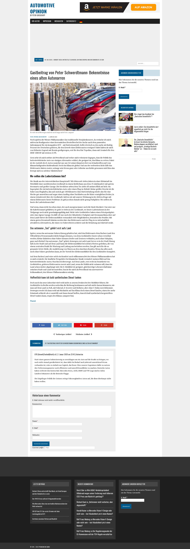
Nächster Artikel (83, 334)
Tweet (33, 301)
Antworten (79, 354)
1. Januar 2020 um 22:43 (66, 354)
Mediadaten (59, 21)
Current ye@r (38, 447)
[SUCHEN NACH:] (148, 63)
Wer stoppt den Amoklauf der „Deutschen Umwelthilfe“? (144, 115)
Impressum (47, 21)
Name (34, 421)
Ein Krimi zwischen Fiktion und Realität (44, 519)
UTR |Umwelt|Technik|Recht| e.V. (46, 354)
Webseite (35, 435)
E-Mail (34, 428)
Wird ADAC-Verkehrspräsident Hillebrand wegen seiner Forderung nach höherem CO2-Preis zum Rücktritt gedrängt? (95, 493)
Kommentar (37, 404)
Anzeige (154, 158)
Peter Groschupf (40, 137)
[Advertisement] (95, 41)
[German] (81, 21)
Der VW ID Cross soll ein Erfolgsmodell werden (46, 498)
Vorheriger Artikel (63, 334)
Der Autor (36, 21)
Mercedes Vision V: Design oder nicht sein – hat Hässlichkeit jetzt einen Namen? (94, 522)
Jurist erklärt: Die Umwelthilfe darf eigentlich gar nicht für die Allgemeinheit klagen (146, 129)
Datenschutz (71, 21)
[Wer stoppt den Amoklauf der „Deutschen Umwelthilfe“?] (126, 119)
